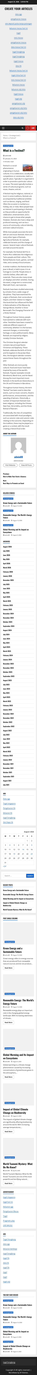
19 (14, 854)
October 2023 (7, 672)
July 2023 (6, 684)
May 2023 (6, 693)
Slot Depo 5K (8, 822)
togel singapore (9, 1197)
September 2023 (8, 676)
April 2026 (6, 563)
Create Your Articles (18, 9)
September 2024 (8, 626)
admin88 (8, 156)
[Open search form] (22, 128)
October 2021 (7, 772)
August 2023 (7, 680)
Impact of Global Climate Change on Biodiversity (18, 1094)
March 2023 (7, 701)
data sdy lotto (18, 117)
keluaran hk (7, 813)
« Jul (4, 866)
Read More (9, 968)
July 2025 (6, 584)
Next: (13, 482)
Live (33, 128)
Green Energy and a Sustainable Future (17, 503)
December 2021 (8, 764)
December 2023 (8, 663)
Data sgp (6, 799)
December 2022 (8, 714)
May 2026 (6, 559)
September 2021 (8, 776)
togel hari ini (8, 1202)
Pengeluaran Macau (10, 1211)
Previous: (14, 475)
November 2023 (8, 668)
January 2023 (7, 709)
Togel (5, 1216)
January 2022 (7, 760)
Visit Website (10, 465)
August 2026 (7, 546)
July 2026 (6, 551)
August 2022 (7, 730)
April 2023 (6, 697)
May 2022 (6, 743)
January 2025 (7, 609)
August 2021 (7, 780)
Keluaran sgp (8, 1207)
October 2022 (7, 722)
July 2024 (6, 634)
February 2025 (8, 605)
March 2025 (7, 601)
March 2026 (7, 567)
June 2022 (6, 739)
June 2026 (6, 555)
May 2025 (6, 592)
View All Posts (26, 465)
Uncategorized (8, 146)
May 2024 (6, 643)
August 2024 (7, 630)
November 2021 (8, 768)
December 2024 (8, 613)
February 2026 (8, 572)
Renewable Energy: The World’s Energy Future (17, 516)
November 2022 (8, 718)
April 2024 (6, 647)
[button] (3, 128)
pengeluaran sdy (18, 103)
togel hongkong (9, 817)
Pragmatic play (9, 1221)
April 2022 (6, 747)
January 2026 (7, 576)
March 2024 (7, 651)
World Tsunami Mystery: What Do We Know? (17, 909)
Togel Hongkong (9, 1239)
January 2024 (7, 659)
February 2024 (8, 655)
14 (23, 849)
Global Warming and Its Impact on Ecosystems (16, 530)
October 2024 (7, 622)
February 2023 (8, 705)
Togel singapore (9, 803)
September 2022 (8, 726)
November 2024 (8, 618)
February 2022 (8, 755)
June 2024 (6, 638)
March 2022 (7, 751)
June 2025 (6, 588)
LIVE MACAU (7, 1225)
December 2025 (8, 580)
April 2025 (6, 597)
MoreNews (13, 1373)
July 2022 (6, 734)
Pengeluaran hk (9, 808)
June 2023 (6, 689)
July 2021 (6, 785)
